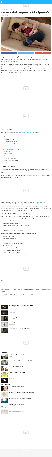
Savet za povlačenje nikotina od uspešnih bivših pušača (20, 360)
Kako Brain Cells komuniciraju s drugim (17, 404)
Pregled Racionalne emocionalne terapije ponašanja (20, 398)
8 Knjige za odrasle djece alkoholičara (17, 372)
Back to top (26, 450)
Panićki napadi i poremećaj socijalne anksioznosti (19, 328)
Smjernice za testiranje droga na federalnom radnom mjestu (22, 392)
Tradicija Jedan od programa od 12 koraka (18, 354)
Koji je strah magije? (13, 378)
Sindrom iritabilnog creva (8, 135)
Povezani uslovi (11, 9)
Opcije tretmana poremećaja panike (16, 386)
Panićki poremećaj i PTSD (14, 317)
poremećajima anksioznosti (28, 132)
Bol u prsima (7, 151)
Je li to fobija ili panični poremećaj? (16, 322)
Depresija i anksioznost (14, 311)
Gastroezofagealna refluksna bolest (11, 149)
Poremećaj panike (4, 9)
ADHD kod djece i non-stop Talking (16, 366)
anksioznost (38, 202)
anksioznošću (38, 204)
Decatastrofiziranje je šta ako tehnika (17, 410)
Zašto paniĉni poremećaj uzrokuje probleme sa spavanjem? (21, 305)
